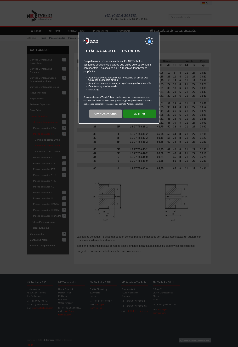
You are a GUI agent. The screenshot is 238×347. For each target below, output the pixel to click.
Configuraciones (105, 113)
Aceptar (139, 113)
